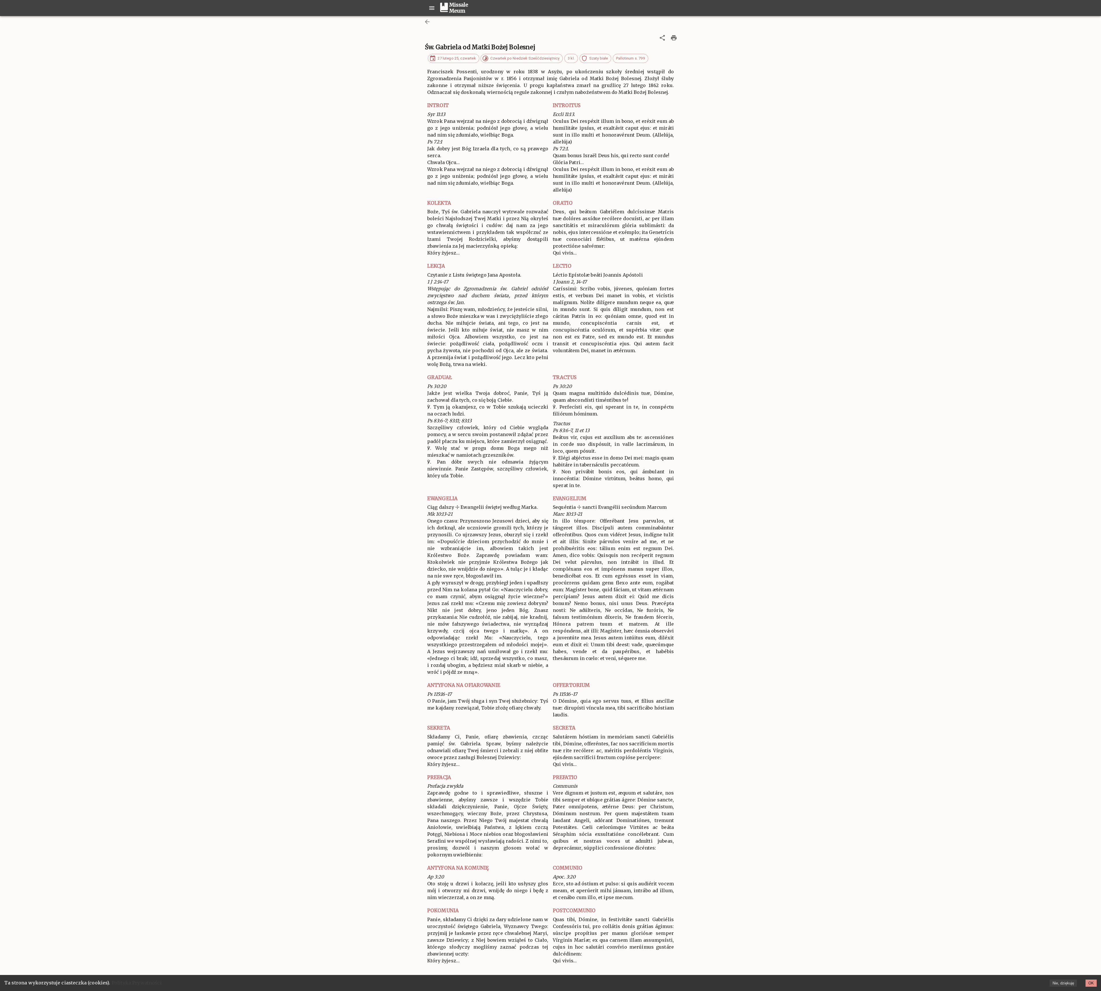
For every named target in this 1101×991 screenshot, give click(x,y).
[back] (427, 21)
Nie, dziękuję (1063, 983)
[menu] (432, 8)
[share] (662, 38)
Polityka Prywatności (137, 983)
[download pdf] (674, 38)
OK (1091, 983)
